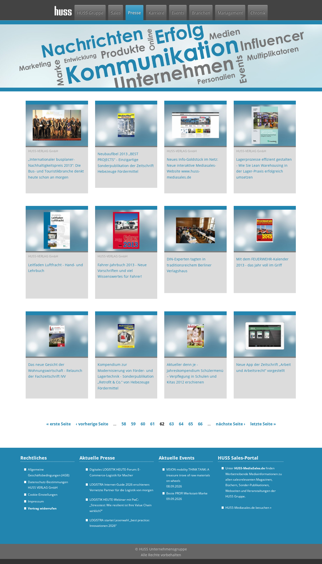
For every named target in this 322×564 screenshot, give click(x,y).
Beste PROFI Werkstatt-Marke (187, 493)
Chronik (257, 13)
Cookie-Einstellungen (42, 494)
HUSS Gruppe (90, 13)
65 (190, 424)
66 (200, 424)
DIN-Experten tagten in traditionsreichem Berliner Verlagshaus (189, 265)
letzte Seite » (263, 424)
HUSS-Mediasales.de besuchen (248, 507)
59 (133, 424)
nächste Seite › (230, 424)
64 (181, 424)
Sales (115, 13)
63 (171, 424)
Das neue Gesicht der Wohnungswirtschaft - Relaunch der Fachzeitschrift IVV (55, 370)
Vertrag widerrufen (42, 508)
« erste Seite (58, 424)
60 (143, 424)
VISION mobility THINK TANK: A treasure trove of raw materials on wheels (188, 475)
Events (178, 13)
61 (152, 424)
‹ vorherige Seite (92, 424)
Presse (134, 13)
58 (124, 424)
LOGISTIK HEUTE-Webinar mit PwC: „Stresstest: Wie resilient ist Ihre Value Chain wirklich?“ (120, 505)
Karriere (156, 13)
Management (230, 13)
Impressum (36, 501)
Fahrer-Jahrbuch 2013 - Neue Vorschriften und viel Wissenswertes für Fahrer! (122, 270)
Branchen (201, 13)
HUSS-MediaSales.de (249, 468)
